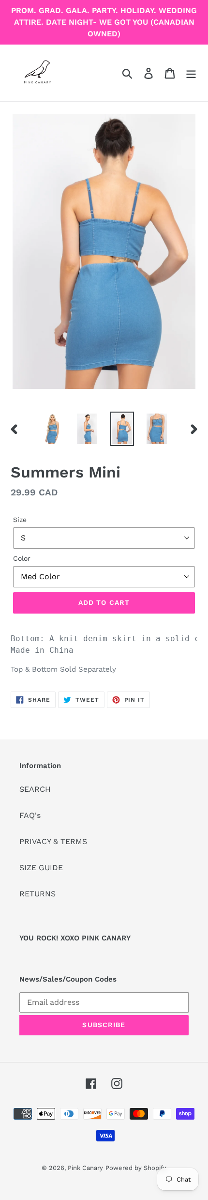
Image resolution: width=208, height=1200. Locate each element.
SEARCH (35, 789)
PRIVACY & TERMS (53, 841)
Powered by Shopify (135, 1167)
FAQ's (30, 815)
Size (20, 519)
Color (21, 558)
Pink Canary (85, 1167)
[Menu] (191, 73)
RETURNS (37, 893)
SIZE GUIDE (41, 867)
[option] (52, 428)
